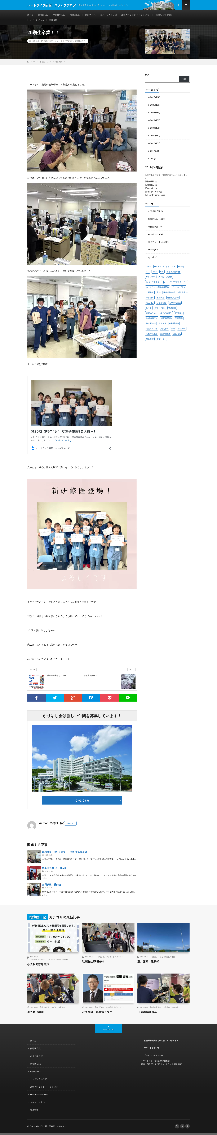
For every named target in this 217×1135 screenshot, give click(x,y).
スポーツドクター (153, 282)
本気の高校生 (166, 313)
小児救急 (33, 959)
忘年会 (149, 308)
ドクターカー (118, 957)
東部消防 (179, 313)
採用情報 (53, 20)
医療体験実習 (169, 292)
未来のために (152, 313)
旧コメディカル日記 (153, 191)
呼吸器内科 (182, 292)
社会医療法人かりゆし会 (56, 1126)
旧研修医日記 (151, 185)
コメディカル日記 (108, 14)
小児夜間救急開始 (38, 964)
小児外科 (100, 1007)
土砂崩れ (150, 297)
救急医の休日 (169, 957)
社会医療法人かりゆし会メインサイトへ (161, 1040)
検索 (147, 74)
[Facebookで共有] (36, 698)
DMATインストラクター (164, 266)
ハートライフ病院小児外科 (57, 959)
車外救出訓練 (35, 1012)
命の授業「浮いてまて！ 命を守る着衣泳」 (65, 851)
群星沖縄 (182, 328)
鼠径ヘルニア (119, 1007)
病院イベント (152, 328)
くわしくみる (83, 800)
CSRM (148, 266)
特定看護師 (151, 323)
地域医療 (160, 297)
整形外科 (172, 308)
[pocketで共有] (109, 698)
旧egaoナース (151, 188)
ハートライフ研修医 (65, 41)
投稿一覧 (70, 823)
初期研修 (100, 957)
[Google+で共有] (73, 698)
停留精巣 (109, 1007)
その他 (151, 257)
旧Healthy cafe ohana (155, 195)
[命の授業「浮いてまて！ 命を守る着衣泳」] (34, 856)
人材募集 (150, 292)
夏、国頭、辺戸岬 (148, 961)
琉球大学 (162, 323)
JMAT (154, 271)
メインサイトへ (37, 20)
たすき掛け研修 (173, 271)
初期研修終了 (80, 41)
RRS (162, 271)
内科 (158, 292)
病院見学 (164, 328)
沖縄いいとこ (157, 957)
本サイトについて (151, 1048)
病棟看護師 (174, 323)
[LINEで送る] (128, 698)
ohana (151, 249)
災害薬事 (179, 318)
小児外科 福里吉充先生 (97, 1012)
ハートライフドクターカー (175, 282)
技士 (157, 308)
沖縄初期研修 (152, 318)
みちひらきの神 (165, 277)
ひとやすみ (151, 277)
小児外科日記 (59, 14)
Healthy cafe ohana (163, 14)
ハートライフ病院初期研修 (157, 287)
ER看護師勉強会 (147, 1012)
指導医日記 (43, 14)
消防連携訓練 (166, 318)
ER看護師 (61, 1007)
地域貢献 (41, 959)
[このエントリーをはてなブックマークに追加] (91, 698)
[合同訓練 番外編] (34, 889)
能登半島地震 (152, 334)
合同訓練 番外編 (51, 884)
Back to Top (108, 1029)
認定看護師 (165, 334)
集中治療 (174, 1007)
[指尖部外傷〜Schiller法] (34, 873)
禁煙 (173, 328)
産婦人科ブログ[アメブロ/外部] (135, 14)
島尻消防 (150, 303)
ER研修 (181, 266)
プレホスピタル (178, 287)
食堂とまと (161, 339)
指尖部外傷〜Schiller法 (54, 868)
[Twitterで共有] (55, 698)
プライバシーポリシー (153, 1055)
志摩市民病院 (175, 303)
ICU (147, 271)
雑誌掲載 (177, 334)
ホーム (30, 14)
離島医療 (150, 339)
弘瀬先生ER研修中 (93, 961)
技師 (163, 308)
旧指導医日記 (151, 181)
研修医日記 (75, 14)
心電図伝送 (161, 303)
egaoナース (90, 14)
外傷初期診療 (173, 297)
